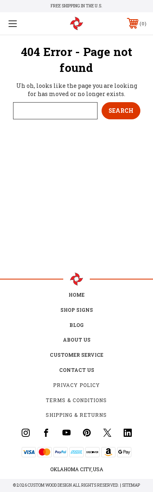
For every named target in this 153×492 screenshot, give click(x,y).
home (76, 294)
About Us (77, 339)
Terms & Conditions (76, 400)
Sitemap (131, 485)
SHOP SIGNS (76, 309)
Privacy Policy (76, 385)
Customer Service (76, 354)
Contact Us (76, 370)
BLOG (76, 325)
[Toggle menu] (22, 23)
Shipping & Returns (76, 414)
